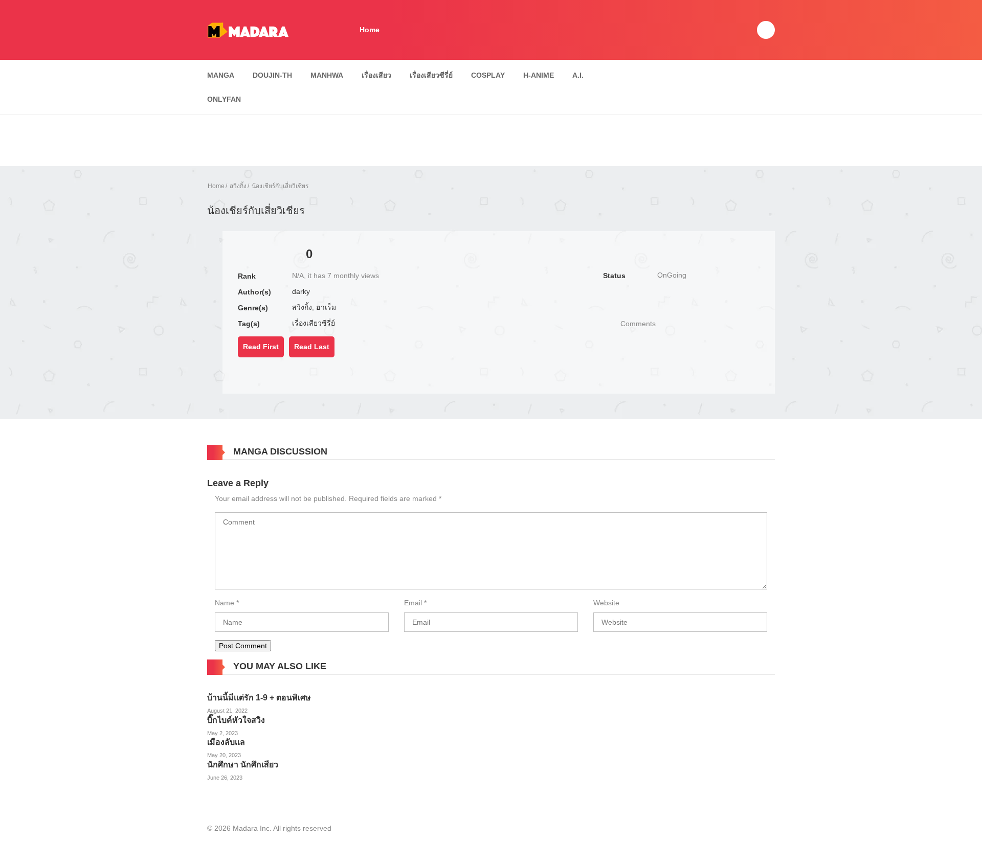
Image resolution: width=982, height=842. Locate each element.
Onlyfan (224, 99)
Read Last (311, 347)
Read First (261, 347)
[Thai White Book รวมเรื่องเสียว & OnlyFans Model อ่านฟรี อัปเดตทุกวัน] (247, 29)
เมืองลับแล (226, 742)
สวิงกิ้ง (238, 186)
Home (370, 30)
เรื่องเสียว (376, 75)
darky (301, 291)
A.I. (578, 75)
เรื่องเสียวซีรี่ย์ (431, 75)
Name (224, 603)
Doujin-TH (272, 75)
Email (413, 603)
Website (606, 603)
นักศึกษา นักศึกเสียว (242, 764)
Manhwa (326, 75)
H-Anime (538, 75)
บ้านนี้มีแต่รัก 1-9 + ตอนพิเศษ (259, 697)
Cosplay (488, 75)
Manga (220, 75)
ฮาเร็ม (326, 307)
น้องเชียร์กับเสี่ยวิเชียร (280, 186)
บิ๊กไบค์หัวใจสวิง (236, 720)
